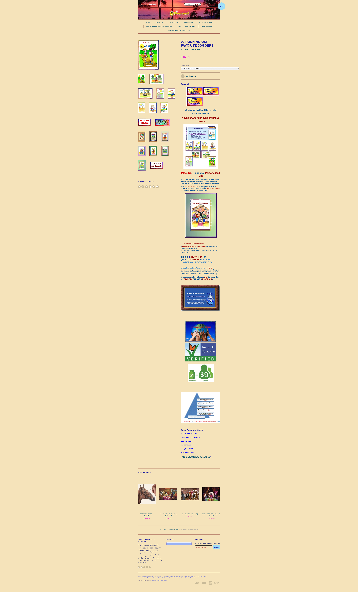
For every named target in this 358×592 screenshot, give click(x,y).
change (154, 4)
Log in (139, 4)
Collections (166, 530)
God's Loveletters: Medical (144, 577)
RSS (150, 567)
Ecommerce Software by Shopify (159, 580)
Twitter (139, 567)
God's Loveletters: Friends (176, 576)
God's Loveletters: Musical (159, 577)
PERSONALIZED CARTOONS (186, 26)
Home (161, 530)
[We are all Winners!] (200, 310)
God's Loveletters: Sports (191, 577)
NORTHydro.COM (186, 441)
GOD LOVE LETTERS (205, 22)
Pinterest (147, 567)
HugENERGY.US (186, 445)
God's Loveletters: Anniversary (145, 576)
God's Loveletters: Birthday (162, 576)
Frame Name (185, 65)
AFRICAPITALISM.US (187, 452)
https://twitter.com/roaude (195, 457)
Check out (212, 4)
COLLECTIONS (173, 22)
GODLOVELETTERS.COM (189, 433)
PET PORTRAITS (206, 26)
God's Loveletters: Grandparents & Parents (195, 576)
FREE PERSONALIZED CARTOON (178, 30)
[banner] (179, 13)
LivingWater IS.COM (187, 449)
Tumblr (144, 567)
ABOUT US (159, 22)
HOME (148, 22)
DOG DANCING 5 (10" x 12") (190, 514)
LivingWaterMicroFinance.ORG (190, 437)
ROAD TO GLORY (190, 49)
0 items (206, 4)
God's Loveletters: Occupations (175, 577)
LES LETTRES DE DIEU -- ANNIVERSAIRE (159, 26)
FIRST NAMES (188, 22)
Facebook (141, 567)
